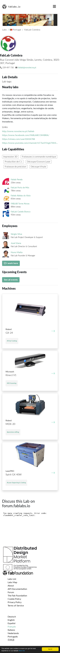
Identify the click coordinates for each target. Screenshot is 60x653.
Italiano (11, 630)
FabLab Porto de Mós (20, 188)
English (11, 620)
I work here (12, 263)
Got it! (50, 649)
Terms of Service (16, 606)
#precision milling (13, 432)
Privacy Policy (14, 602)
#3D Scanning (11, 383)
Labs (4, 30)
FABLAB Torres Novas (20, 204)
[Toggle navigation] (54, 7)
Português (13, 637)
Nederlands (13, 633)
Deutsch (12, 617)
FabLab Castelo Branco (20, 212)
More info (22, 651)
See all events (11, 280)
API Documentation (17, 589)
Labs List (12, 579)
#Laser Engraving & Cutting (16, 482)
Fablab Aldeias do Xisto (21, 196)
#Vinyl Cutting (12, 341)
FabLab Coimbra (32, 30)
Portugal (16, 30)
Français (12, 627)
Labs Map (12, 582)
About (11, 586)
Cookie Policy (14, 599)
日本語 (11, 640)
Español (11, 623)
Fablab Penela (16, 180)
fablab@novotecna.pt (27, 68)
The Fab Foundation (17, 596)
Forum (11, 592)
